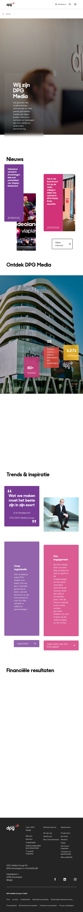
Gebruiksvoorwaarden (40, 899)
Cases (63, 843)
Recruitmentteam (51, 840)
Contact (15, 899)
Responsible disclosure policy (62, 899)
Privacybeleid (11, 906)
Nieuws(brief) (66, 857)
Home (8, 14)
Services (64, 836)
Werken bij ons (49, 827)
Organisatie (31, 842)
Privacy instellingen (66, 906)
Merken (29, 839)
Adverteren (66, 827)
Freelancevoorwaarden (48, 906)
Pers (8, 899)
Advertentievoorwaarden (28, 906)
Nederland (62, 4)
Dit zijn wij (47, 833)
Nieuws (29, 836)
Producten (65, 833)
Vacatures (47, 836)
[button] (62, 244)
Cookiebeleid (25, 899)
